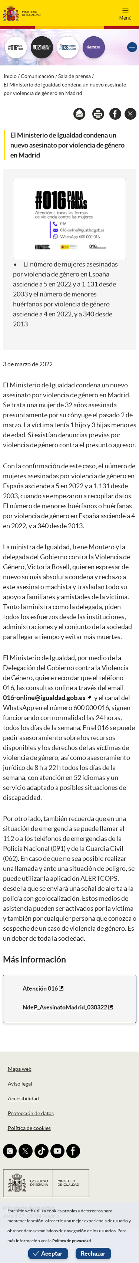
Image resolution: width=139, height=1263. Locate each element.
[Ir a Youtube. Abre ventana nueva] (57, 1151)
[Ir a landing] (132, 47)
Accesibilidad (23, 1098)
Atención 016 (40, 988)
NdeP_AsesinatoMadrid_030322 (65, 1007)
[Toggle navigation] (125, 13)
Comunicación (37, 76)
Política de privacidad (71, 1241)
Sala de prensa (74, 76)
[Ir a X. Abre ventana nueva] (26, 1151)
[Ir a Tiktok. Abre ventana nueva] (41, 1151)
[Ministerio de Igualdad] (22, 12)
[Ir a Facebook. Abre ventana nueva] (73, 1151)
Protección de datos (31, 1113)
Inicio (10, 76)
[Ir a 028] (68, 47)
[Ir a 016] (16, 47)
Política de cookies (29, 1128)
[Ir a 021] (42, 47)
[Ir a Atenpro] (94, 47)
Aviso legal (20, 1084)
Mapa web (20, 1069)
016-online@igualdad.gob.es (44, 698)
